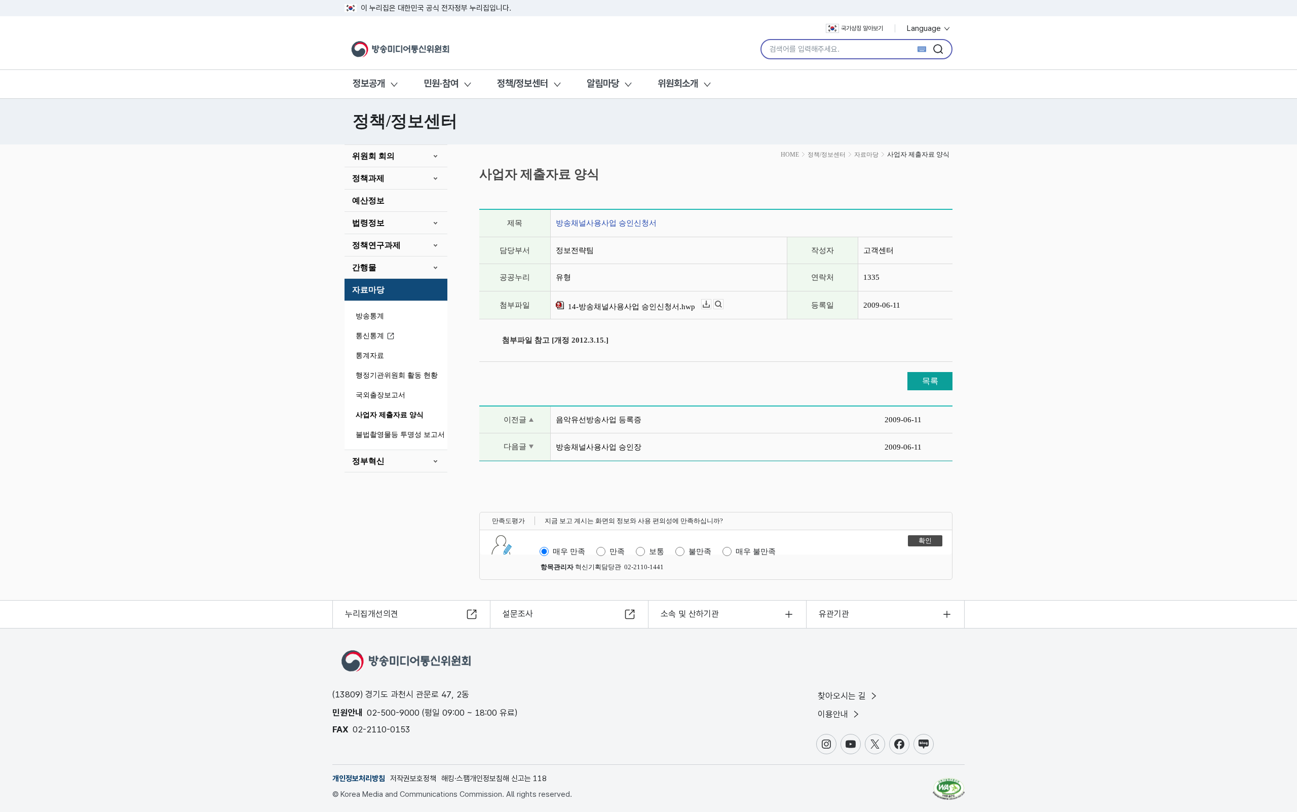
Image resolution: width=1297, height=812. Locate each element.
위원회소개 (678, 83)
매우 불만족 (756, 551)
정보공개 (369, 83)
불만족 (700, 551)
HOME (790, 154)
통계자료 (370, 355)
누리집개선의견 (371, 614)
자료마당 (368, 289)
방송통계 (370, 316)
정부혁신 (368, 461)
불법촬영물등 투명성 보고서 (400, 434)
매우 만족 (569, 551)
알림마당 (603, 83)
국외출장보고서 (380, 395)
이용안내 (834, 714)
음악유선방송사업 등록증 (598, 420)
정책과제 (368, 178)
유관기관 (834, 614)
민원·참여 (441, 83)
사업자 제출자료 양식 (390, 415)
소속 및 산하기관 (690, 614)
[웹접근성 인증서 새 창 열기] (949, 784)
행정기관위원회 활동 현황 (397, 375)
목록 (930, 381)
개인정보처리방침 (358, 778)
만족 (617, 551)
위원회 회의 (373, 156)
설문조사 (518, 614)
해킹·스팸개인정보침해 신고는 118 (494, 778)
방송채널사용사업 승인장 (598, 447)
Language (925, 28)
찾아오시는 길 (843, 696)
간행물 (364, 267)
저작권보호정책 (413, 778)
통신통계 (370, 336)
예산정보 (368, 200)
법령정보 (368, 222)
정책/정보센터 (522, 83)
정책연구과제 (376, 245)
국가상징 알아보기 (862, 28)
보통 (656, 551)
